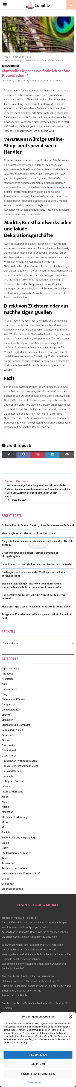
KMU (4, 801)
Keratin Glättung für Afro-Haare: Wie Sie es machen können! (35, 932)
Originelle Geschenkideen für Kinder (21, 959)
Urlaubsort (8, 883)
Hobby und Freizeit (10, 66)
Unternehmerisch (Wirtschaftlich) (21, 873)
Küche (5, 806)
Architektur (8, 679)
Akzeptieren (38, 1054)
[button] (70, 1016)
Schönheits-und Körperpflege (19, 837)
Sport (5, 848)
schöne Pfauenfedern (57, 187)
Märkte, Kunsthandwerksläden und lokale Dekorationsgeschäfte (39, 489)
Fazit (9, 496)
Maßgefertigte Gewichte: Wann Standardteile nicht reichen (36, 606)
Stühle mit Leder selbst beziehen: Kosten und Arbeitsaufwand (36, 985)
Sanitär (6, 832)
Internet (6, 786)
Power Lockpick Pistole (14, 995)
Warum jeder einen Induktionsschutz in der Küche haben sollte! (36, 954)
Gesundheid (9, 750)
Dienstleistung (10, 709)
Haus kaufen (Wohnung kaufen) (20, 760)
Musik (5, 827)
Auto (4, 684)
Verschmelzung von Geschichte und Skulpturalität (29, 949)
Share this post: (19, 500)
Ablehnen (38, 1064)
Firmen (6, 740)
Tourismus (8, 863)
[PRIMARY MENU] (5, 4)
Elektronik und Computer (16, 724)
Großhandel (9, 755)
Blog (4, 694)
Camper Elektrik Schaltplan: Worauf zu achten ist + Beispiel (34, 922)
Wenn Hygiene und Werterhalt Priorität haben (28, 533)
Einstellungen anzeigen (38, 1074)
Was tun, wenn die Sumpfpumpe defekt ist (25, 927)
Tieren (5, 858)
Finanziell (7, 735)
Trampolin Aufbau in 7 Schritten (19, 917)
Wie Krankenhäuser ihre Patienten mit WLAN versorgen (32, 944)
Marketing (7, 812)
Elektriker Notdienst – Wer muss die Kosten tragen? (30, 981)
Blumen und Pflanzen (14, 699)
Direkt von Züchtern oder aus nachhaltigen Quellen (32, 492)
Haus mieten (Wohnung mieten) (20, 766)
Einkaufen (7, 719)
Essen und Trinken (12, 730)
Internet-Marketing (12, 791)
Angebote (7, 673)
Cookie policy (34, 1082)
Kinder (6, 796)
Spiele (5, 842)
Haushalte (7, 776)
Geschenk (7, 745)
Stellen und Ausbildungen (16, 853)
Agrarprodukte (10, 668)
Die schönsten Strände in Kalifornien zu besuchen (29, 936)
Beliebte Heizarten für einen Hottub (21, 990)
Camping (7, 704)
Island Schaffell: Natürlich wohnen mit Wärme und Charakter (38, 564)
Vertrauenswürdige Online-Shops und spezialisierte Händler (36, 485)
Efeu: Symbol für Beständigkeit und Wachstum (28, 976)
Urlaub (5, 878)
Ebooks (6, 714)
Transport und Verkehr (15, 868)
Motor (5, 822)
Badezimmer (9, 689)
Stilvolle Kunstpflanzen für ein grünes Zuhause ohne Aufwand (38, 525)
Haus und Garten (11, 771)
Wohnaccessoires (12, 888)
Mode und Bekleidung (14, 817)
